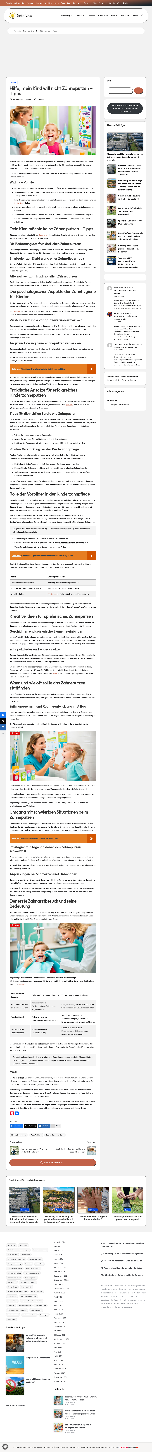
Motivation (18, 203)
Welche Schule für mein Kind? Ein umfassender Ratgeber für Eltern (80, 1412)
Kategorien (112, 400)
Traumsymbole (36, 1310)
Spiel (55, 673)
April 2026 (58, 1259)
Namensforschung (14, 1278)
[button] (5, 1447)
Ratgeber (16, 311)
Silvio (116, 287)
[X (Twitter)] (3, 721)
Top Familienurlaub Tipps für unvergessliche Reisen (78, 1426)
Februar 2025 (60, 1318)
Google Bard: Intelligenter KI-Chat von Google (125, 290)
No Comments (18, 99)
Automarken (132, 376)
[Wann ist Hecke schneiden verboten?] (15, 1386)
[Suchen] (138, 90)
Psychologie (12, 1296)
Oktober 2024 (60, 1335)
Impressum (75, 1447)
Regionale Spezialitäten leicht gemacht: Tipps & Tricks (127, 316)
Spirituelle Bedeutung (28, 1296)
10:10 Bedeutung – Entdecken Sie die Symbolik (122, 1275)
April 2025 (58, 1309)
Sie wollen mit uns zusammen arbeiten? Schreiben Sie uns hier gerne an (125, 108)
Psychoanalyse (36, 1292)
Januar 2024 (59, 1373)
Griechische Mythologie (16, 1259)
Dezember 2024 (61, 1326)
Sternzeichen (12, 1301)
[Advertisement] (76, 52)
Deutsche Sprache (40, 1250)
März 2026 (59, 1263)
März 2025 (58, 1313)
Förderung (52, 594)
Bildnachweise (88, 1447)
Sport (127, 1210)
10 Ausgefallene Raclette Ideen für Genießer (121, 1268)
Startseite (17, 31)
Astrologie (11, 1245)
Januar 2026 (59, 1271)
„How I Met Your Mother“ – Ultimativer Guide (121, 1260)
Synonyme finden (25, 1305)
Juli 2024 (58, 1347)
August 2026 (59, 1242)
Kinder (13, 82)
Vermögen (44, 1315)
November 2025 (61, 1280)
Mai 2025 (58, 1305)
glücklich (69, 404)
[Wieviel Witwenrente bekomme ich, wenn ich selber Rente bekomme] (15, 1343)
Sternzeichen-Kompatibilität (32, 1301)
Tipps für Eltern (36, 1135)
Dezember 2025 (61, 1276)
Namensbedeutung (32, 1273)
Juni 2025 (58, 1301)
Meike (116, 313)
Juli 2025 (58, 1297)
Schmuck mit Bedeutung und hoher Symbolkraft (129, 197)
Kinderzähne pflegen (18, 1135)
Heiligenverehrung (14, 1264)
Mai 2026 (58, 1254)
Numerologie (12, 1287)
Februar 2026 (60, 1267)
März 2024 (59, 1364)
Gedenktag (26, 1254)
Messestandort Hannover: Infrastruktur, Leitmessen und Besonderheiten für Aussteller (125, 157)
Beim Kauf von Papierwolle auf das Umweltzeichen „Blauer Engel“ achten (130, 236)
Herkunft (28, 1264)
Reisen (58, 1210)
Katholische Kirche (32, 1268)
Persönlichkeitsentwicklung (17, 1292)
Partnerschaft (26, 1287)
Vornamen (11, 1319)
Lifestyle (92, 1210)
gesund (21, 984)
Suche (110, 80)
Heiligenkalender (35, 1259)
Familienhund (12, 1254)
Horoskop (39, 1264)
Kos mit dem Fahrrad (15, 1405)
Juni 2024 (58, 1352)
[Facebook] (3, 715)
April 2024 (58, 1360)
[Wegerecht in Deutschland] (15, 1365)
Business (24, 1210)
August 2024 (59, 1343)
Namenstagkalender (28, 1282)
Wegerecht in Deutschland (38, 1357)
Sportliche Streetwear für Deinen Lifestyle (130, 222)
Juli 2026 (58, 1246)
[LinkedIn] (3, 727)
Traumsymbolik (13, 1315)
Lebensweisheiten (14, 1273)
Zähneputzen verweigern (55, 1135)
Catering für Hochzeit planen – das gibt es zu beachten (128, 248)
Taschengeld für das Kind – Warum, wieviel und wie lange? (81, 1398)
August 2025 (59, 1292)
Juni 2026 (58, 1250)
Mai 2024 (58, 1356)
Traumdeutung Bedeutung (17, 1310)
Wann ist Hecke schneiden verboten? (38, 1380)
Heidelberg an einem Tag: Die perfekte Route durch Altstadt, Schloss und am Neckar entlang (130, 185)
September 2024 (61, 1339)
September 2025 (61, 1288)
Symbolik (11, 1305)
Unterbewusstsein (29, 1315)
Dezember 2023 (61, 1377)
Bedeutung (24, 1245)
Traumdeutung (40, 1305)
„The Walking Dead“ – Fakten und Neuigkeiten (122, 1253)
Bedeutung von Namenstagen (18, 1250)
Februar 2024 (60, 1368)
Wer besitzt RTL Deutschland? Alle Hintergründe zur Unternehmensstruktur (128, 262)
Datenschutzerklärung (107, 1447)
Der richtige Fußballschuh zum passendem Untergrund (130, 211)
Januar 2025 (59, 1322)
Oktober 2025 (60, 1284)
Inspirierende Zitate (15, 1268)
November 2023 (61, 1381)
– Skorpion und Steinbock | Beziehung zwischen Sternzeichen (122, 1245)
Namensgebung (30, 1278)
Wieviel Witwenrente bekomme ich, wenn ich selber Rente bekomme (36, 1338)
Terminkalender (129, 380)
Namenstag (12, 1282)
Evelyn (117, 344)
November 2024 (61, 1330)
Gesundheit (43, 235)
